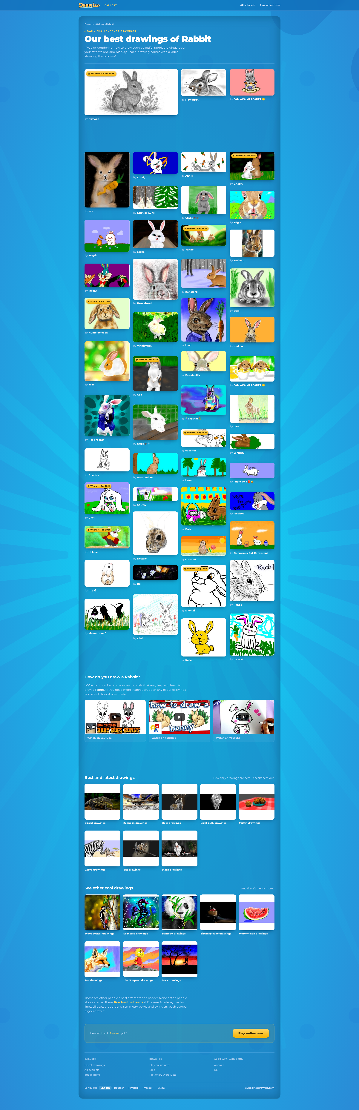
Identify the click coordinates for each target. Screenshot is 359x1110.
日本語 (161, 1087)
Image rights (93, 1074)
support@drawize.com (259, 1087)
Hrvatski (133, 1087)
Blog (152, 1069)
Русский (148, 1087)
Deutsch (119, 1087)
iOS (216, 1069)
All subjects (247, 5)
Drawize (89, 24)
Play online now (270, 5)
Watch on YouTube (99, 737)
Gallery (100, 24)
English (105, 1087)
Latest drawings (95, 1064)
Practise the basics (128, 1002)
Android (219, 1064)
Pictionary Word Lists (162, 1074)
